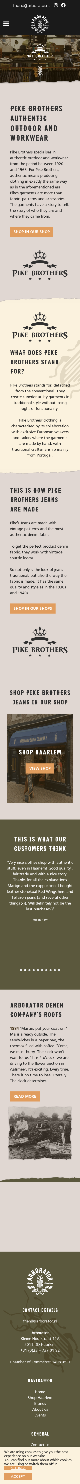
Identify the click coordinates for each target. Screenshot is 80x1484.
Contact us (40, 1445)
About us (40, 1410)
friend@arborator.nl (31, 5)
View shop (40, 769)
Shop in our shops (33, 609)
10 (59, 970)
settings (18, 1468)
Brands (40, 1404)
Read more (25, 1097)
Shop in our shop (32, 232)
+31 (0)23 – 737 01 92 (40, 1351)
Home (40, 1392)
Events (40, 1415)
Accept (18, 1476)
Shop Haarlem (40, 1398)
